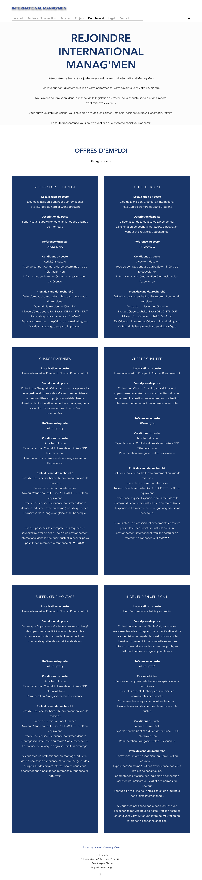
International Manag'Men (101, 847)
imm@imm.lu (101, 855)
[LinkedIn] (188, 18)
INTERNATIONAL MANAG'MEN (39, 8)
